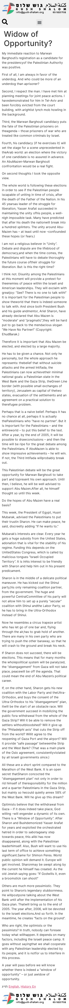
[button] (39, 22)
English (14, 986)
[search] (5, 22)
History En (28, 986)
